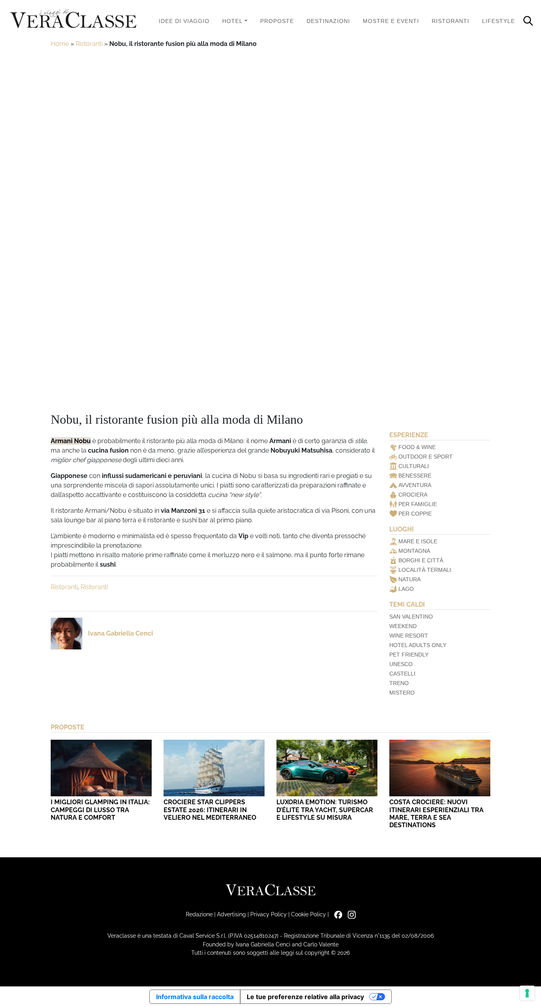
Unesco (401, 664)
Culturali (413, 466)
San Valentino (411, 616)
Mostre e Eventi (391, 21)
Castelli (402, 673)
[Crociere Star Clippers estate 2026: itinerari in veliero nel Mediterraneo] (214, 768)
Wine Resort (408, 635)
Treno (399, 683)
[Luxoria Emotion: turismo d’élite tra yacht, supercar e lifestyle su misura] (326, 768)
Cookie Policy (308, 914)
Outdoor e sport (425, 456)
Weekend (403, 626)
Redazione (199, 914)
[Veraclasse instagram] (350, 914)
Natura (409, 579)
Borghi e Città (420, 560)
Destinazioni (328, 21)
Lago (406, 589)
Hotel (232, 21)
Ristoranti (450, 21)
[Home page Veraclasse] (73, 19)
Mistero (402, 692)
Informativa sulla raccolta (195, 997)
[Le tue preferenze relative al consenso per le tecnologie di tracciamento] (527, 993)
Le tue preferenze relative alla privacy (305, 997)
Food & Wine (417, 447)
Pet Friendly (409, 654)
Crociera (412, 494)
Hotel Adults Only (417, 645)
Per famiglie (417, 504)
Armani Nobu (71, 441)
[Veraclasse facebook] (336, 914)
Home (60, 44)
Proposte (277, 21)
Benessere (414, 475)
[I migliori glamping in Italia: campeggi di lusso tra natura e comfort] (101, 768)
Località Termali (424, 570)
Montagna (414, 551)
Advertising (231, 914)
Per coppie (415, 513)
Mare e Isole (417, 541)
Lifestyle (498, 21)
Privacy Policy (268, 914)
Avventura (414, 485)
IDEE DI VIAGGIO (184, 21)
